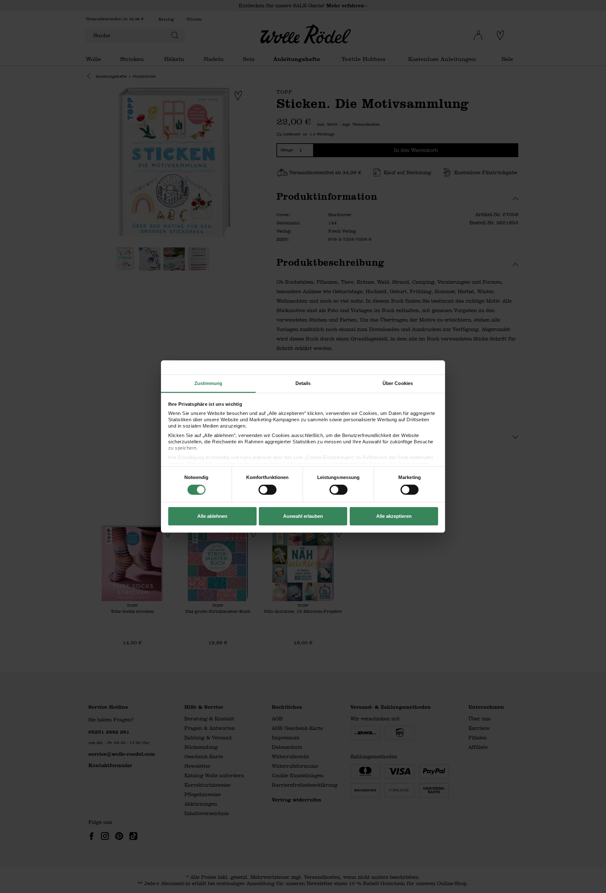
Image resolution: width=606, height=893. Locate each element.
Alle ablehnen (212, 516)
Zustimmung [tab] (208, 383)
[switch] (267, 490)
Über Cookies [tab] (398, 383)
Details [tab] (303, 383)
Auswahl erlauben (303, 516)
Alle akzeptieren (394, 516)
